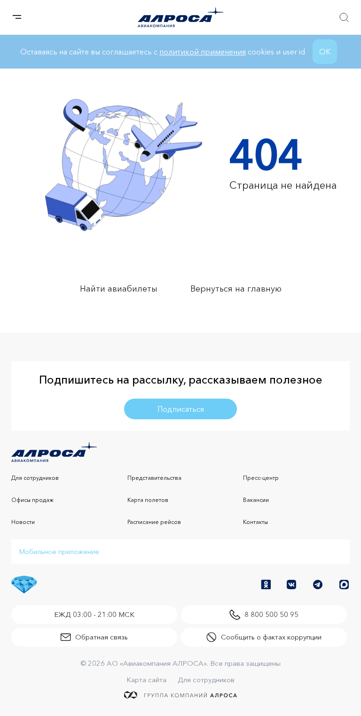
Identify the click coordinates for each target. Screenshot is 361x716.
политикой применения (202, 51)
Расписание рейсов (154, 521)
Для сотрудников (35, 477)
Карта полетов (147, 499)
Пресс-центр (261, 477)
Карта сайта (146, 679)
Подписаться (180, 409)
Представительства (154, 477)
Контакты (255, 521)
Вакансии (256, 499)
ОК (324, 51)
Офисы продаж (32, 499)
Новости (23, 521)
